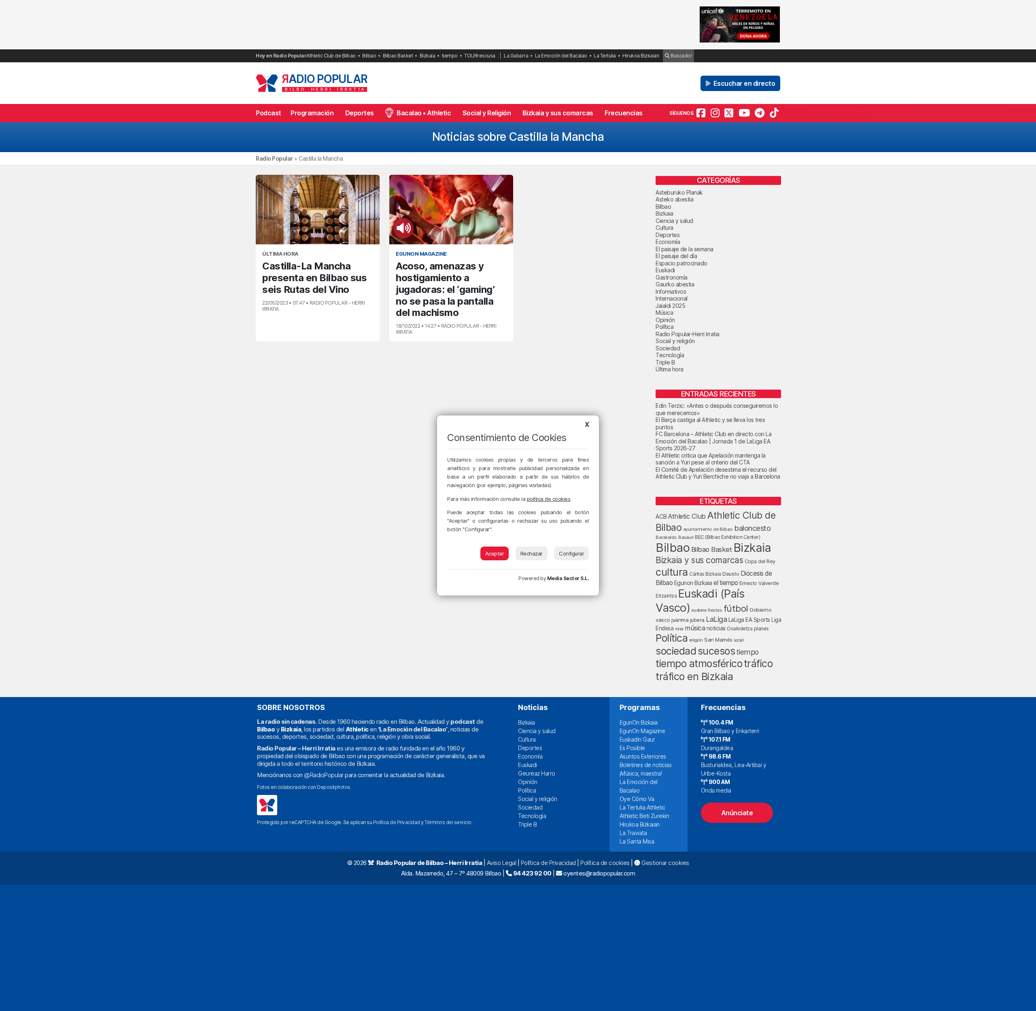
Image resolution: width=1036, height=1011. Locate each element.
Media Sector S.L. (568, 578)
